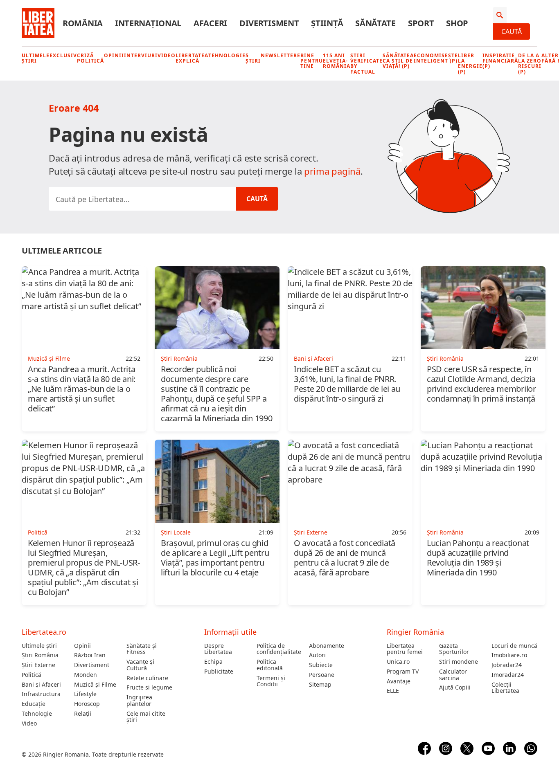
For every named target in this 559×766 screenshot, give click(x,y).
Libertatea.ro (44, 632)
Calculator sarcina (453, 674)
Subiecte (321, 665)
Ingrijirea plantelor (139, 700)
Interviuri (141, 55)
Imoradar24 (507, 675)
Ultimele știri (36, 58)
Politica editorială (270, 665)
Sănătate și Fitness (141, 649)
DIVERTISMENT (269, 23)
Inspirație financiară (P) (500, 61)
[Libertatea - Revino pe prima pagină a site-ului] (38, 23)
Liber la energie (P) (470, 63)
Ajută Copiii (455, 687)
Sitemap (320, 684)
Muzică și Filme (95, 684)
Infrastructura (41, 694)
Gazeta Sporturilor (454, 649)
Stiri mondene (458, 661)
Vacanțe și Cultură (140, 665)
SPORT (421, 23)
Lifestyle (85, 694)
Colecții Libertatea (505, 687)
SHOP (457, 23)
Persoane (321, 675)
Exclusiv (63, 55)
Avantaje (398, 681)
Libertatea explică (192, 58)
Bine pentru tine (311, 61)
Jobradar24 (506, 665)
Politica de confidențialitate (279, 649)
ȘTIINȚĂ (327, 23)
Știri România (40, 655)
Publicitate (218, 671)
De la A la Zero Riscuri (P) (529, 63)
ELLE (393, 690)
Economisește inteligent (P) (436, 58)
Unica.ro (398, 661)
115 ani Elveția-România (336, 61)
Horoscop (87, 704)
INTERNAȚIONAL (148, 23)
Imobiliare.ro (509, 655)
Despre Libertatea (218, 649)
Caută (511, 31)
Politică (31, 675)
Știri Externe (38, 665)
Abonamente (326, 645)
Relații (82, 713)
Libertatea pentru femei (405, 649)
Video (167, 55)
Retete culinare (147, 678)
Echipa (213, 661)
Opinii (114, 55)
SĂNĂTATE (375, 23)
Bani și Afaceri (41, 684)
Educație (33, 704)
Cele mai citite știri (145, 716)
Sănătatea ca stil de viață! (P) (398, 61)
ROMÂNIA (83, 23)
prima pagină (332, 171)
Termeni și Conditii (271, 681)
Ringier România (415, 632)
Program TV (403, 671)
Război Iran (90, 655)
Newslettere (280, 55)
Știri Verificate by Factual (366, 63)
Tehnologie (227, 55)
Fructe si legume (149, 687)
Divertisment (91, 665)
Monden (85, 675)
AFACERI (210, 23)
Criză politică (90, 58)
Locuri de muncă (514, 645)
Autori (317, 655)
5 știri (253, 58)
